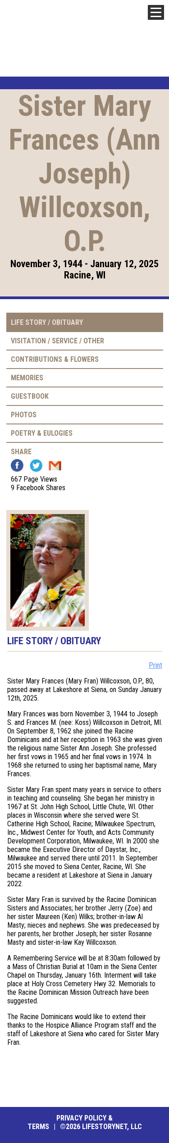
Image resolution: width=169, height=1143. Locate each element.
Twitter (36, 465)
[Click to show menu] (155, 12)
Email (55, 465)
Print (155, 665)
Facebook (17, 465)
